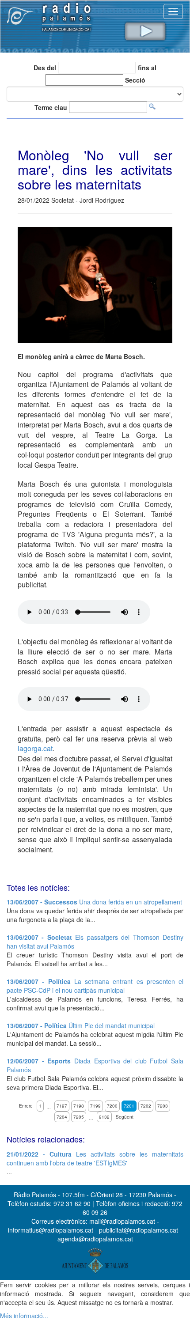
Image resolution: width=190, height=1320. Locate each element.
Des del (45, 67)
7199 (95, 1106)
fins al (147, 67)
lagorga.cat (35, 748)
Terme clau (50, 107)
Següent (124, 1117)
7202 (146, 1106)
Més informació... (24, 1315)
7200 (112, 1106)
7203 (162, 1106)
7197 (62, 1106)
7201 (129, 1106)
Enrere (26, 1106)
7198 (78, 1106)
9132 (104, 1117)
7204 (62, 1117)
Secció (135, 80)
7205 (78, 1117)
